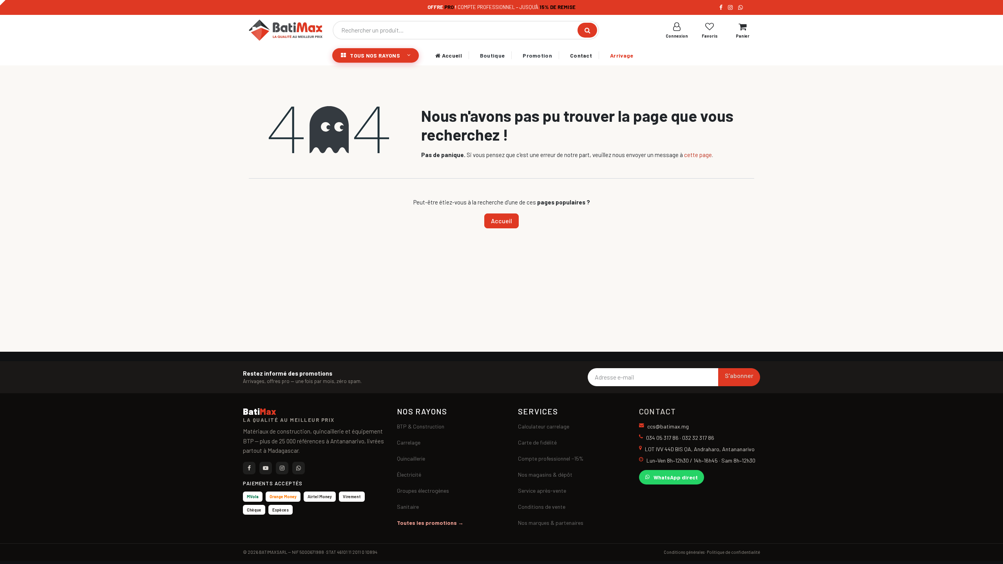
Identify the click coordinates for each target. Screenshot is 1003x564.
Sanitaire (408, 506)
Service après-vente (542, 490)
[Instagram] (730, 7)
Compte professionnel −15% (550, 458)
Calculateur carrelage (543, 426)
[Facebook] (720, 7)
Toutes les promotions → (430, 522)
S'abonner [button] (739, 375)
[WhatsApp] (740, 7)
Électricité (409, 474)
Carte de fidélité (537, 442)
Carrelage (408, 442)
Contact (581, 55)
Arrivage (621, 55)
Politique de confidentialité (733, 552)
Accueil (451, 55)
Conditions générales (684, 552)
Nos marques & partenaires (550, 522)
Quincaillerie (411, 458)
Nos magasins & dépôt (545, 474)
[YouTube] (265, 468)
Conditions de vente (541, 506)
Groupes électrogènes (423, 490)
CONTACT (657, 411)
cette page (698, 154)
